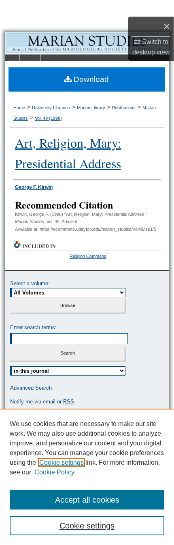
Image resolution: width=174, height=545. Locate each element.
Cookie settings (61, 462)
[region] (87, 477)
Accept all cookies (87, 499)
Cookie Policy (54, 472)
